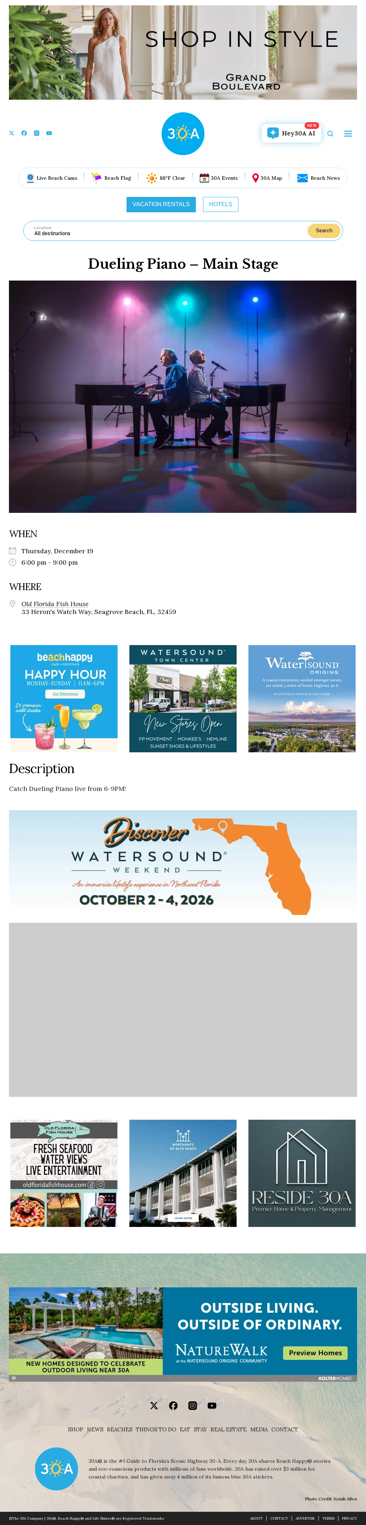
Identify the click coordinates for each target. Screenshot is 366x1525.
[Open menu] (348, 134)
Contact (284, 1429)
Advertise (305, 1518)
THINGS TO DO (156, 1429)
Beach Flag (117, 178)
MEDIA (259, 1429)
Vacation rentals (161, 204)
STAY (200, 1429)
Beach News (325, 178)
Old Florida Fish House (55, 604)
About (256, 1518)
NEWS (95, 1429)
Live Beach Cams (56, 178)
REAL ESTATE (229, 1429)
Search (324, 230)
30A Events (224, 178)
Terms (328, 1518)
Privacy (349, 1518)
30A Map (271, 178)
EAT (185, 1429)
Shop (75, 1429)
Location (42, 228)
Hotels (220, 204)
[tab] (161, 204)
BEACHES (119, 1429)
